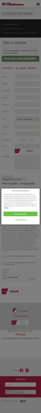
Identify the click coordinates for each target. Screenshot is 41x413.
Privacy (6, 207)
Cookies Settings (20, 219)
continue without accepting (20, 190)
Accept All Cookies (20, 214)
